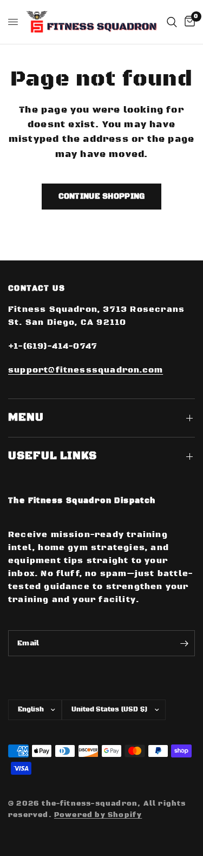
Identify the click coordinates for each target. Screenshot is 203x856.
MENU (26, 417)
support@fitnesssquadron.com (85, 370)
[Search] (172, 22)
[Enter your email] (184, 643)
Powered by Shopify (98, 815)
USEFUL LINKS (52, 456)
